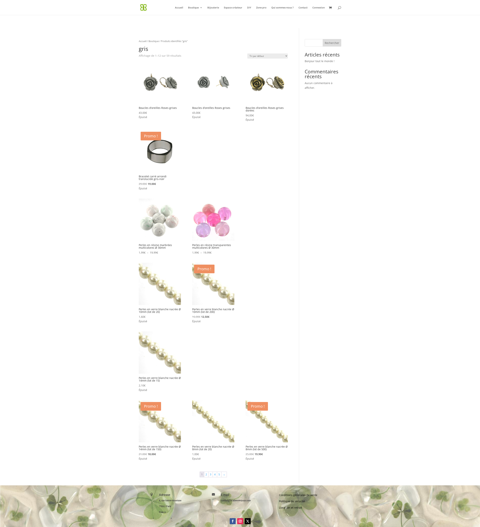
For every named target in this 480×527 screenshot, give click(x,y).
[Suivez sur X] (248, 521)
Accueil (179, 7)
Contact (303, 7)
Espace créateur (233, 7)
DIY (249, 7)
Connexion (318, 7)
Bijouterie (213, 7)
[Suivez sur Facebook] (233, 521)
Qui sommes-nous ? (282, 7)
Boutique (193, 7)
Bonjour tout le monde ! (319, 61)
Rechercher (332, 43)
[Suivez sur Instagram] (240, 521)
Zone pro (261, 7)
